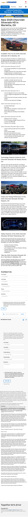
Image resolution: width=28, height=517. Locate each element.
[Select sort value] (26, 319)
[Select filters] (23, 320)
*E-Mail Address (6, 352)
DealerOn (10, 509)
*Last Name (5, 347)
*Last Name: (3, 279)
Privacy (18, 509)
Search (22, 314)
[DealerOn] (4, 508)
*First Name (5, 342)
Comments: (3, 294)
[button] (5, 7)
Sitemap (14, 509)
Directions (13, 6)
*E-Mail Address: (4, 284)
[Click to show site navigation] (26, 7)
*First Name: (3, 274)
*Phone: (2, 289)
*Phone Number (6, 357)
